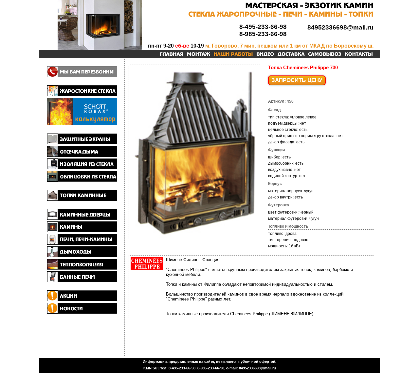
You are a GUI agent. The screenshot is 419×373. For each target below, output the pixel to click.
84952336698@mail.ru (340, 27)
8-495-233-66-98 (263, 26)
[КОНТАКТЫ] (359, 54)
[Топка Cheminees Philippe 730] (194, 238)
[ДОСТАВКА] (291, 54)
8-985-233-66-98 (263, 34)
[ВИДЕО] (265, 54)
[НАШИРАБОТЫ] (233, 54)
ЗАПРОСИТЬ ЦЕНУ (296, 80)
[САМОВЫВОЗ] (324, 54)
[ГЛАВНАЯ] (172, 54)
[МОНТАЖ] (198, 54)
